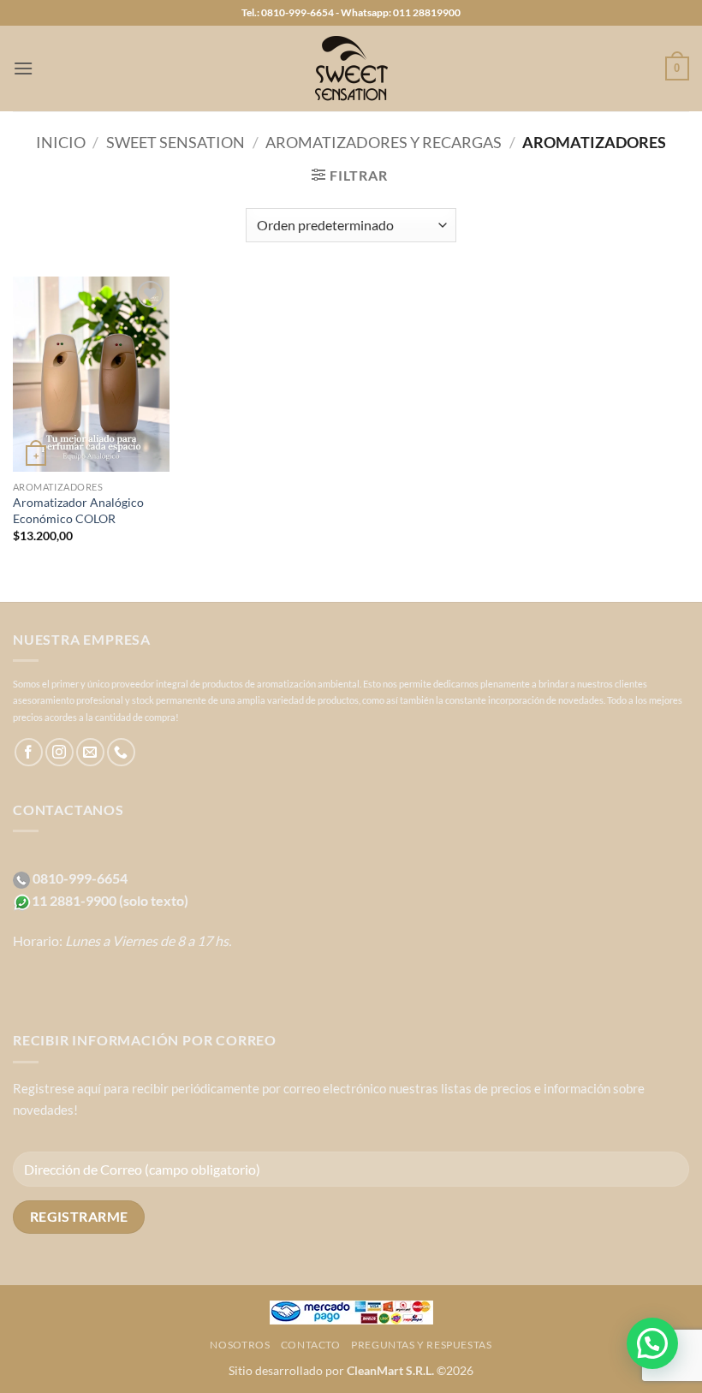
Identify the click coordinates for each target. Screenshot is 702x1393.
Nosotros (240, 1344)
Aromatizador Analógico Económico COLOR (78, 510)
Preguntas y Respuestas (421, 1344)
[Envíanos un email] (90, 752)
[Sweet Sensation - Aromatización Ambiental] (351, 68)
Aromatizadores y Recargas (383, 142)
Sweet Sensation (175, 142)
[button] (23, 68)
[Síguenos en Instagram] (59, 752)
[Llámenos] (121, 752)
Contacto (311, 1344)
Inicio (61, 142)
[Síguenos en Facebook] (29, 752)
